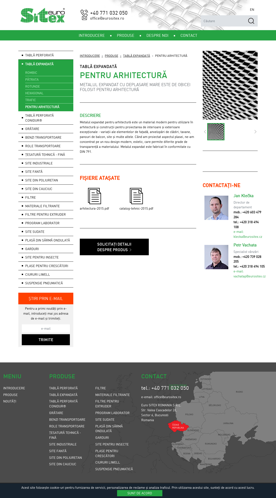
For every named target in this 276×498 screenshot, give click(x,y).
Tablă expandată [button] (39, 64)
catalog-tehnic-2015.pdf (136, 208)
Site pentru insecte (112, 444)
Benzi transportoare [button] (43, 137)
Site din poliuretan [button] (41, 180)
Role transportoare (43, 146)
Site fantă (57, 451)
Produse (111, 55)
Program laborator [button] (42, 223)
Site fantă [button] (33, 171)
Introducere (90, 55)
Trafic (30, 100)
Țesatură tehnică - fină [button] (45, 154)
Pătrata (32, 79)
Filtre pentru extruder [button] (45, 214)
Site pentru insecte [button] (42, 257)
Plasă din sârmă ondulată (47, 240)
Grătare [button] (32, 129)
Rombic (31, 72)
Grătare (56, 413)
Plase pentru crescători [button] (46, 266)
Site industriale (63, 444)
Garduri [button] (32, 249)
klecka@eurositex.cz (248, 236)
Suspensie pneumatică (44, 283)
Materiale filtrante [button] (42, 206)
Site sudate (34, 231)
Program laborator (112, 413)
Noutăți (9, 401)
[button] (205, 131)
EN (252, 9)
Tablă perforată (63, 388)
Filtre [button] (30, 197)
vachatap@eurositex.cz (250, 276)
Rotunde (32, 86)
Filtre (100, 388)
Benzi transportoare (67, 419)
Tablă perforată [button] (39, 55)
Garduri (102, 437)
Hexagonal (34, 93)
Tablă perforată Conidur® (39, 117)
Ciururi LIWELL (37, 274)
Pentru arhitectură (42, 107)
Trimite (46, 339)
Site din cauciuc (38, 189)
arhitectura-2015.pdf (94, 208)
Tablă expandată (136, 55)
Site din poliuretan (65, 457)
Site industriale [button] (39, 163)
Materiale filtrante (112, 395)
